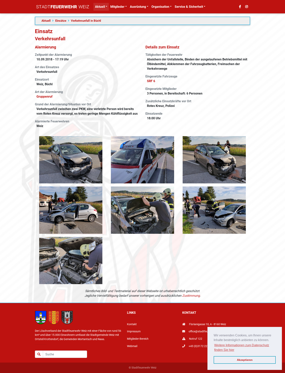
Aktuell (46, 20)
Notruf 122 (195, 338)
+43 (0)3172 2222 (199, 346)
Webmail (132, 346)
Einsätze (60, 20)
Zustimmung (191, 295)
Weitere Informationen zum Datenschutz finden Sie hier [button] (241, 348)
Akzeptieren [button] (245, 359)
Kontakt (132, 324)
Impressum (134, 331)
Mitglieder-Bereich (138, 338)
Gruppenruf (44, 96)
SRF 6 (151, 81)
